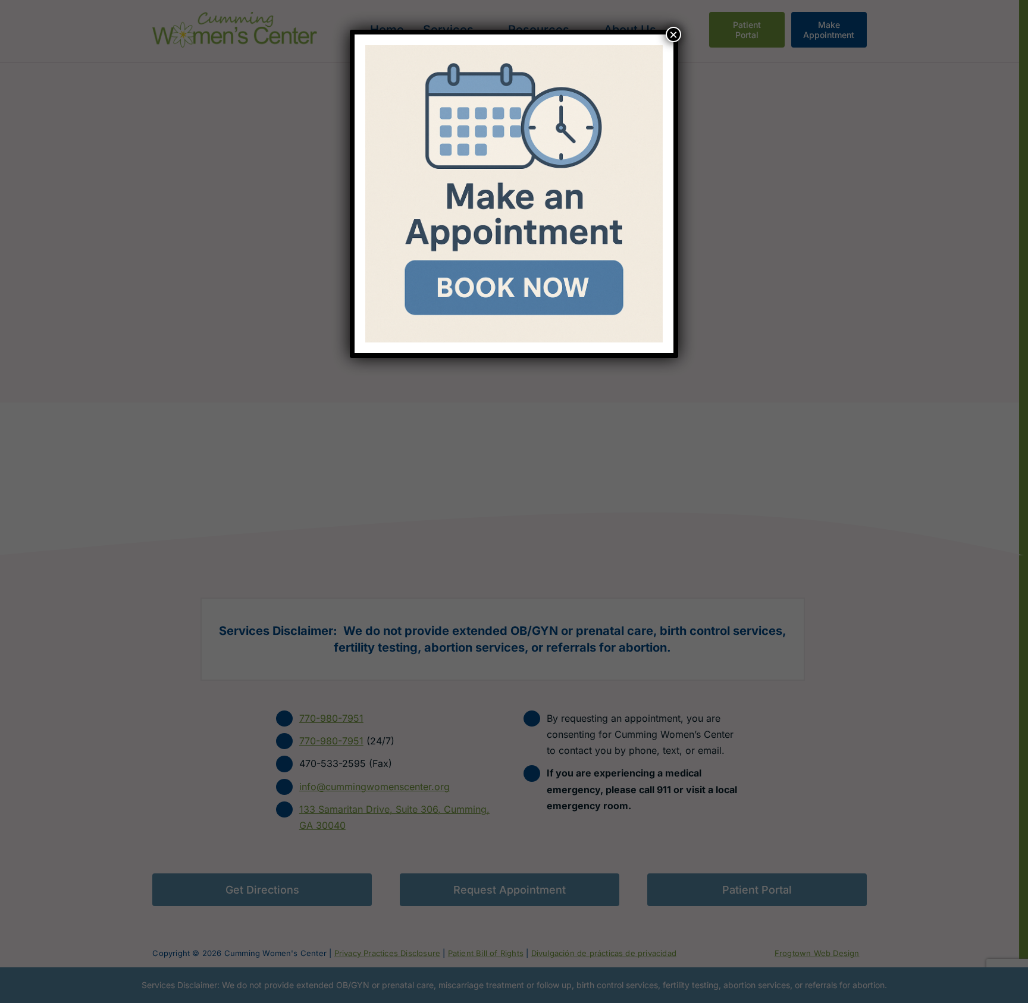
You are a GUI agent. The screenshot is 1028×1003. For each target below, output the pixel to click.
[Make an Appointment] (514, 50)
